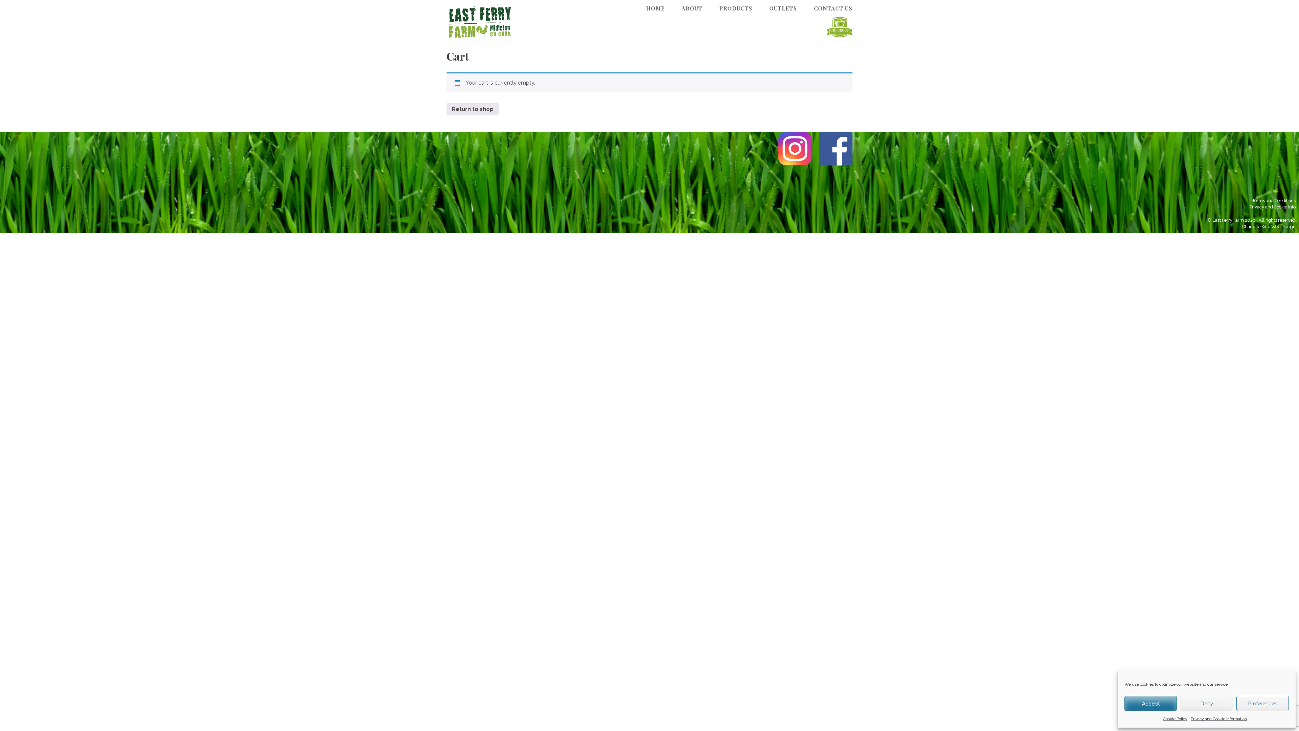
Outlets (783, 8)
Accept (1151, 704)
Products (735, 8)
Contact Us (833, 8)
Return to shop (473, 109)
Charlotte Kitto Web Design (1269, 226)
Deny (1207, 704)
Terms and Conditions (1274, 200)
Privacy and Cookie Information (1219, 718)
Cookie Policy (1175, 718)
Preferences (1262, 704)
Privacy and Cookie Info (1272, 206)
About (692, 8)
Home (655, 8)
